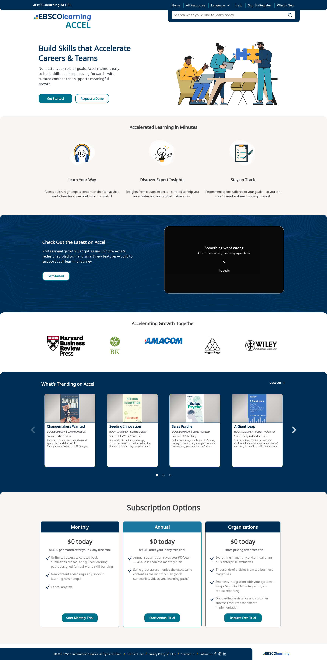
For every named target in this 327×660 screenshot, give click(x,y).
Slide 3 (170, 475)
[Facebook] (215, 654)
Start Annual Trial (162, 618)
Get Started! (55, 99)
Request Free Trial (243, 618)
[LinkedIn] (224, 654)
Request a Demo (92, 99)
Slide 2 (163, 475)
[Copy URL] (224, 261)
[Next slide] (294, 430)
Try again (224, 270)
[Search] (290, 15)
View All (275, 383)
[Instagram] (219, 654)
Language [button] (218, 5)
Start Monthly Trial (79, 618)
